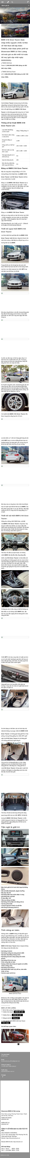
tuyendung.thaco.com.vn (7, 1071)
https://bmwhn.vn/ (12, 1141)
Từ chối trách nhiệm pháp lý (8, 1066)
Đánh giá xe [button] (5, 5)
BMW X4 (18, 1044)
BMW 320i (11, 1044)
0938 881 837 (17, 1015)
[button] (13, 2)
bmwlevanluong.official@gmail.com (10, 1061)
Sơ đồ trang (4, 1056)
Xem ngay (5, 1022)
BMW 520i (13, 1044)
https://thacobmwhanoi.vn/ (10, 1138)
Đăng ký (15, 1018)
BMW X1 (16, 1044)
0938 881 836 (19, 1012)
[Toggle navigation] (2, 2)
